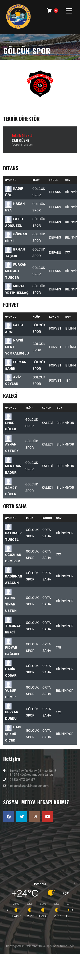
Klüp (36, 180)
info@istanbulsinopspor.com (29, 786)
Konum (53, 180)
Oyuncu (10, 180)
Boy (59, 407)
